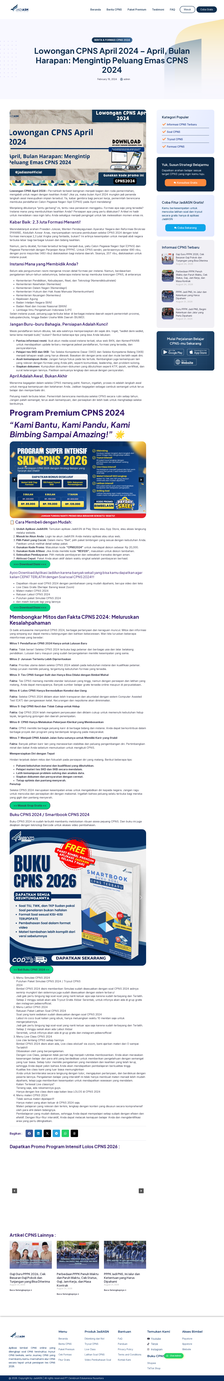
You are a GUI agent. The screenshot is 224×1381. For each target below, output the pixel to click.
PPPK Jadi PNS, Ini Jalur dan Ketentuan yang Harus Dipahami (122, 1277)
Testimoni (158, 9)
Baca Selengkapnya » (21, 1290)
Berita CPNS (114, 9)
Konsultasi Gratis (187, 182)
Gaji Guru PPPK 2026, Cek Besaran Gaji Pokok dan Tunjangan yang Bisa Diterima (30, 1277)
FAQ (172, 9)
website (30, 532)
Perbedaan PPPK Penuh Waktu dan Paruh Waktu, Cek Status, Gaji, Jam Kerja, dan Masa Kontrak (78, 1279)
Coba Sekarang (187, 227)
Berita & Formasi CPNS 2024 (112, 40)
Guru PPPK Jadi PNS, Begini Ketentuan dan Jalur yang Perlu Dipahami (191, 312)
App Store (112, 529)
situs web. (114, 536)
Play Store (93, 529)
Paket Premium (137, 9)
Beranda (95, 9)
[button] (14, 479)
